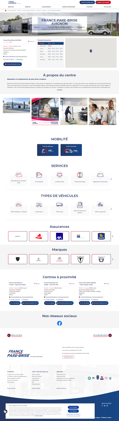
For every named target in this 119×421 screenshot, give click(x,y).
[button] (5, 411)
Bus (33, 382)
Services (60, 372)
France (19, 10)
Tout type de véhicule (40, 372)
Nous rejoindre (11, 388)
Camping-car (35, 378)
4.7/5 (7, 42)
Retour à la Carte (16, 335)
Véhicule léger (36, 374)
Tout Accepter (73, 407)
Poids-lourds (35, 380)
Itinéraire (20, 59)
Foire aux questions (12, 380)
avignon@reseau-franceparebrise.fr (16, 56)
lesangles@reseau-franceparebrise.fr (57, 297)
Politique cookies (106, 417)
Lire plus (59, 90)
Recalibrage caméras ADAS (64, 380)
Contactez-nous (68, 357)
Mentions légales (95, 417)
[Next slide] (111, 179)
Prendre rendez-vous (87, 2)
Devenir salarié (36, 388)
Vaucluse (39, 10)
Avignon (44, 10)
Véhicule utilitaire (36, 376)
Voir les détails (15, 303)
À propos (10, 372)
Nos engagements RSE (13, 378)
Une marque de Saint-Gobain (15, 374)
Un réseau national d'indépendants (17, 376)
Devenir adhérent (61, 388)
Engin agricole (36, 384)
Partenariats (10, 382)
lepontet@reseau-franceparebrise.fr (22, 297)
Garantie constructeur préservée (66, 378)
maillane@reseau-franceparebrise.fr (92, 297)
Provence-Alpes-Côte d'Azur (29, 10)
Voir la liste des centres (100, 335)
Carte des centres (12, 10)
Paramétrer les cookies (73, 414)
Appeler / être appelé (103, 2)
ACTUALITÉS (107, 7)
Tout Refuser (73, 411)
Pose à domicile (61, 376)
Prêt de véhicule (61, 374)
